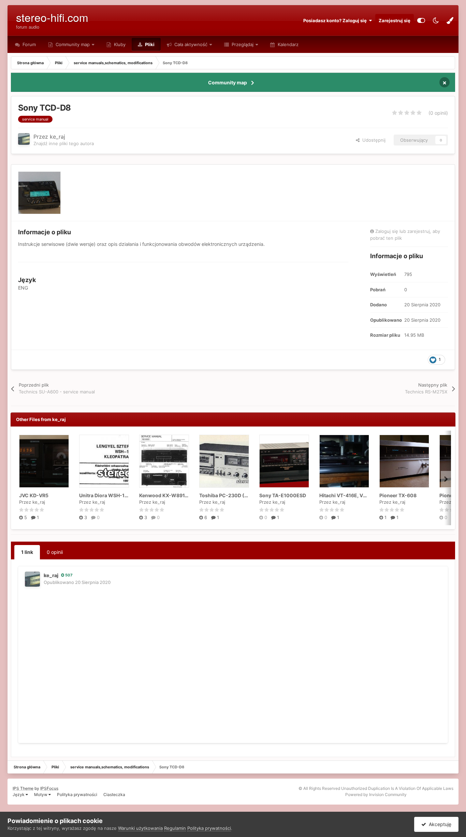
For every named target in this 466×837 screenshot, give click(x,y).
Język (19, 794)
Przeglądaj (241, 44)
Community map (72, 44)
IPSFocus (49, 788)
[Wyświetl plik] (44, 461)
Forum (28, 44)
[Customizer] (421, 20)
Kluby (119, 44)
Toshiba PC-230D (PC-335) (232, 495)
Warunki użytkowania (140, 828)
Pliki (149, 44)
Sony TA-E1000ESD (282, 495)
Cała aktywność (190, 44)
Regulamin (175, 828)
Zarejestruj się (394, 20)
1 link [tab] (27, 552)
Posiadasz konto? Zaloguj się (336, 20)
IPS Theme (23, 788)
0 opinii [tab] (55, 552)
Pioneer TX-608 (398, 495)
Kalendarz (287, 44)
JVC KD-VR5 (33, 495)
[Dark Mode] (435, 20)
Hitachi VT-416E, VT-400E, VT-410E (362, 495)
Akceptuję (438, 824)
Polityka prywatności (77, 794)
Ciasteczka (114, 794)
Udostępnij (372, 140)
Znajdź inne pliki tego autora (63, 143)
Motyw (41, 794)
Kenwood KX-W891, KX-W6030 (176, 495)
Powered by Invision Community (376, 794)
